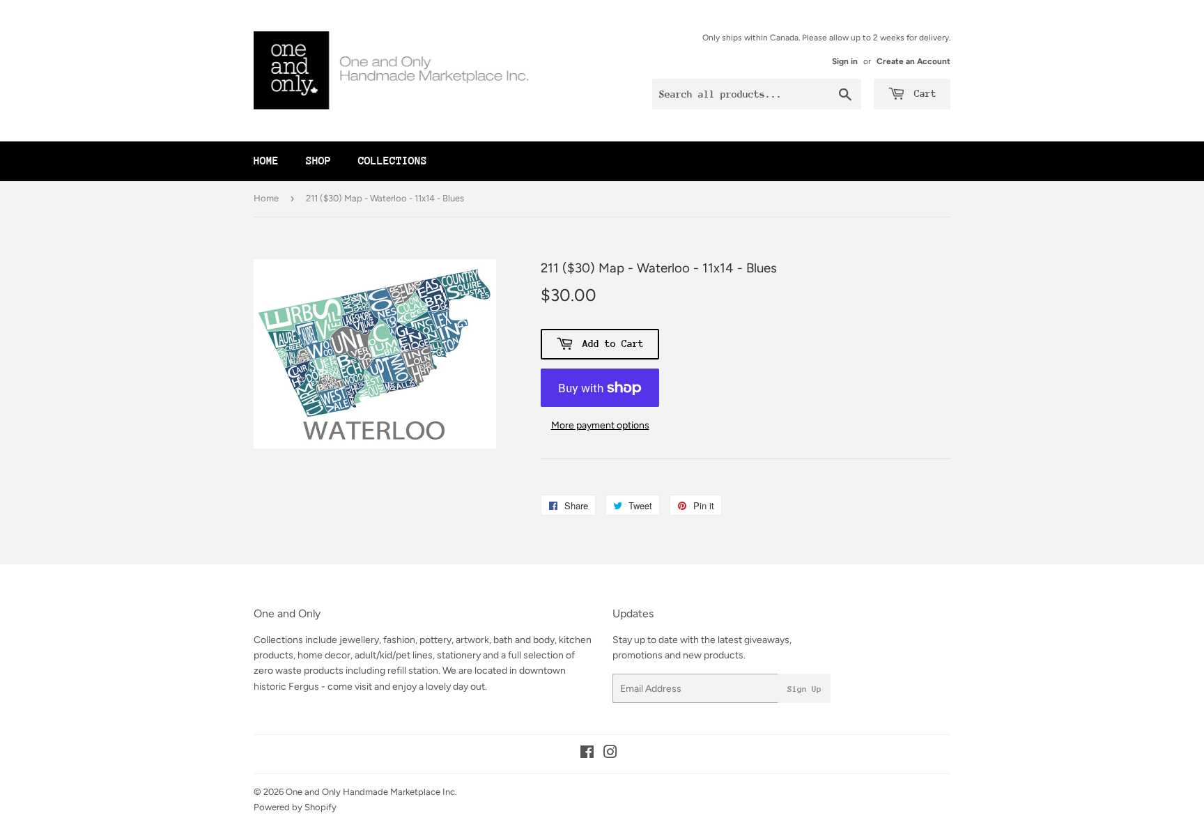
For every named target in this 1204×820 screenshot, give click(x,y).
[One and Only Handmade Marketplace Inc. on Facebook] (587, 754)
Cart (922, 93)
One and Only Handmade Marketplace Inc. (371, 792)
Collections (392, 161)
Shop (318, 161)
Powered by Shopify (295, 807)
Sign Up (804, 689)
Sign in (845, 61)
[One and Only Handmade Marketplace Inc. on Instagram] (610, 754)
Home (266, 161)
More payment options (600, 425)
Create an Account (913, 61)
